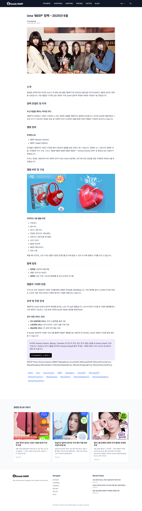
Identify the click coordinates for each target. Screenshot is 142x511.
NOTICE (89, 3)
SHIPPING (69, 3)
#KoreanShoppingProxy (100, 377)
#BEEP (60, 373)
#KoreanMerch (65, 377)
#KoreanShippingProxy (81, 377)
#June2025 (81, 373)
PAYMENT (47, 3)
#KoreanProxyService (35, 377)
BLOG (97, 3)
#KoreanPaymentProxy (36, 381)
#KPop (30, 373)
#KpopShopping (51, 377)
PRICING (79, 3)
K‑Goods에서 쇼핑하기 (40, 355)
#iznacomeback (48, 373)
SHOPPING (58, 3)
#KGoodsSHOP (94, 373)
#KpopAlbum (70, 373)
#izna (38, 373)
